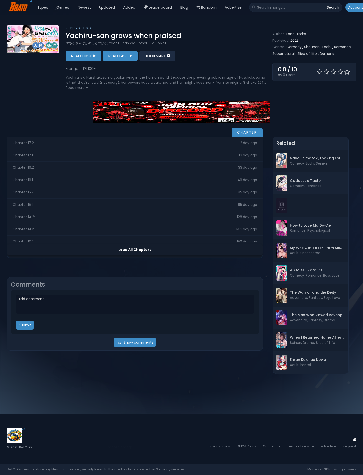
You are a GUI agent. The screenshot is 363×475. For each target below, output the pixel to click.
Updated (107, 7)
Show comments (138, 342)
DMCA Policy (246, 446)
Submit (25, 325)
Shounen (312, 46)
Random (209, 7)
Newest (84, 7)
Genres (62, 7)
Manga (72, 68)
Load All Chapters (134, 249)
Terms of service (300, 446)
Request (349, 446)
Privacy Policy (219, 446)
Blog (184, 7)
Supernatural (283, 53)
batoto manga (120, 447)
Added (129, 7)
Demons (327, 53)
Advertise (233, 7)
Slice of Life (307, 53)
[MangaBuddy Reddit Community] (354, 439)
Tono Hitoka (296, 33)
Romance (342, 46)
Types (42, 7)
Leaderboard (160, 7)
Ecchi (326, 46)
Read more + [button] (77, 87)
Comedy (294, 46)
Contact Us (271, 446)
